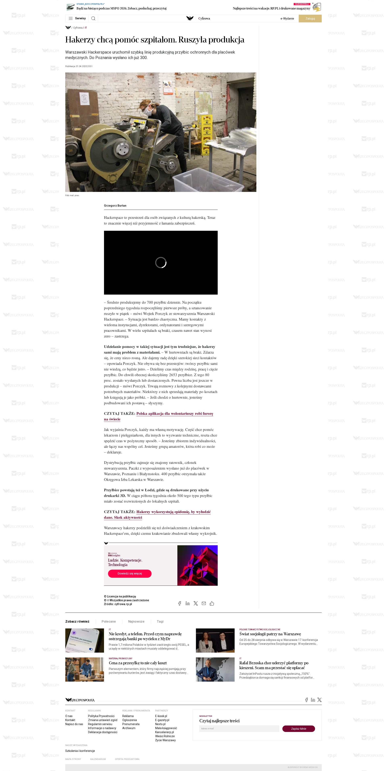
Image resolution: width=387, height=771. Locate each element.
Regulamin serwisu (100, 724)
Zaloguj (310, 18)
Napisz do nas (74, 724)
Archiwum (128, 728)
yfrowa (204, 19)
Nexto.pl (160, 724)
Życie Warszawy (165, 740)
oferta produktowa (127, 759)
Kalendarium (98, 759)
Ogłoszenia (129, 720)
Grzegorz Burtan (115, 205)
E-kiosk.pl (161, 716)
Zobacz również (77, 621)
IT (86, 27)
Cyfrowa (77, 27)
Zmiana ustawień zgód (102, 720)
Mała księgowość (166, 728)
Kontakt (70, 720)
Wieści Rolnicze (165, 736)
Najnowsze (136, 621)
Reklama (128, 716)
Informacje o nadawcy (102, 728)
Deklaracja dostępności (102, 732)
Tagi (160, 621)
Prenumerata (130, 724)
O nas (69, 716)
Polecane (109, 621)
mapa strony (73, 759)
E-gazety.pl (162, 720)
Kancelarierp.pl (164, 732)
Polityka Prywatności (101, 716)
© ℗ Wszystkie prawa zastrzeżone (126, 600)
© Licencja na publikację (120, 596)
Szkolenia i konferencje (80, 750)
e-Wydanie (287, 18)
